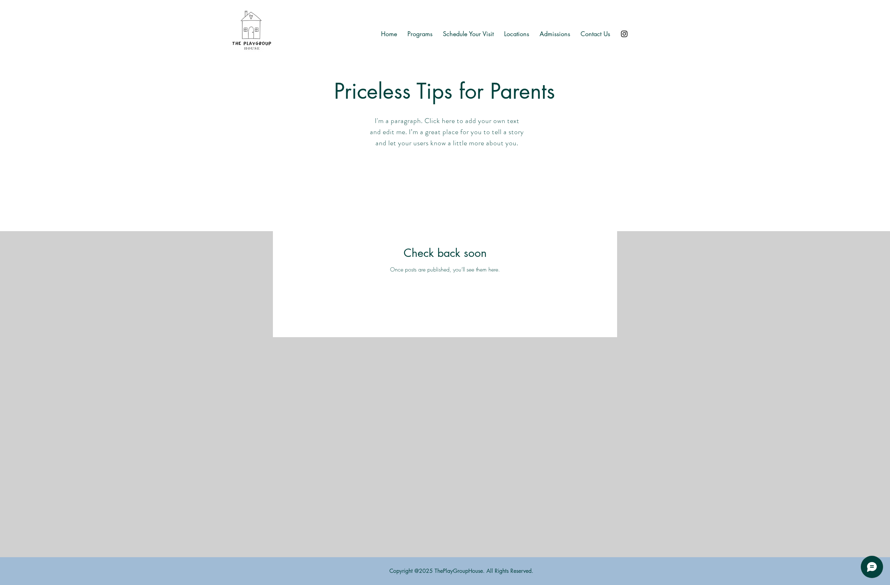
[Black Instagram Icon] (624, 34)
